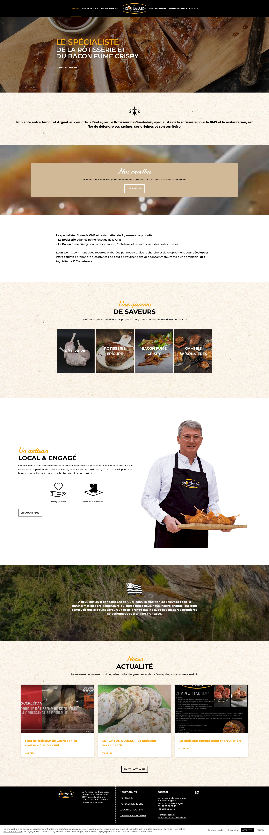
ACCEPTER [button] (247, 830)
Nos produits (89, 8)
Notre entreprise (110, 8)
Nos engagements (178, 8)
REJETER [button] (260, 830)
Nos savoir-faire (157, 8)
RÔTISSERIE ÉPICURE (131, 803)
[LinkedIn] (197, 792)
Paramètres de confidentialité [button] (223, 830)
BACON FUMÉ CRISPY (131, 809)
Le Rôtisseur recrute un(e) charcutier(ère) (211, 740)
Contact (193, 8)
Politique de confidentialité (172, 817)
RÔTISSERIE (126, 798)
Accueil (76, 8)
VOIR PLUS (30, 753)
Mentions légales (167, 814)
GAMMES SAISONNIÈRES (133, 815)
